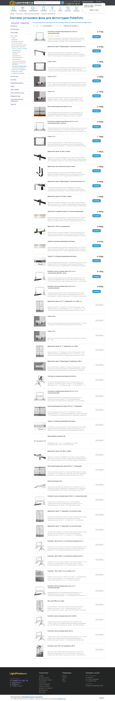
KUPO (57, 22)
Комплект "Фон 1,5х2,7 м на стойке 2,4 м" (61, 571)
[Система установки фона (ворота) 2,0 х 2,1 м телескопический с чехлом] (40, 126)
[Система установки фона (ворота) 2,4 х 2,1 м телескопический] (40, 396)
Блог (63, 679)
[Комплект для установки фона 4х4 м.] (40, 636)
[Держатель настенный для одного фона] (40, 171)
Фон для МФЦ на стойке (56, 601)
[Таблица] (37, 26)
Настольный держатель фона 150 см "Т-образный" (65, 466)
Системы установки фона (48, 13)
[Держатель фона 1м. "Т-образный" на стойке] (40, 351)
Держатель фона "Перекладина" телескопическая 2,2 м (66, 46)
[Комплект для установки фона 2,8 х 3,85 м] (40, 621)
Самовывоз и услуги (93, 673)
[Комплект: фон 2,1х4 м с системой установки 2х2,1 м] (40, 546)
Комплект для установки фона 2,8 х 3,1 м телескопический (61, 287)
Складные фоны (16, 55)
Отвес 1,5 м (51, 331)
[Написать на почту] (74, 2)
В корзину (96, 36)
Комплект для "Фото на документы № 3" (61, 646)
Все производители (39, 22)
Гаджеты (13, 104)
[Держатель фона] (40, 516)
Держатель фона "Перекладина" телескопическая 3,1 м (66, 181)
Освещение (14, 39)
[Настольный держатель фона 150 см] (40, 471)
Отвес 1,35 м (52, 61)
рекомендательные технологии (32, 697)
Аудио (12, 86)
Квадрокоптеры (15, 96)
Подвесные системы (16, 71)
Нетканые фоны (16, 59)
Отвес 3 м (51, 91)
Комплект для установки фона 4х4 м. (60, 631)
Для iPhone (14, 26)
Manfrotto (68, 22)
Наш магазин (42, 682)
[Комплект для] (40, 651)
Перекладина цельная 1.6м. (57, 436)
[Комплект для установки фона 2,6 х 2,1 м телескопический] (40, 591)
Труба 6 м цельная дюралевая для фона (61, 241)
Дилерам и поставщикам (45, 688)
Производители (43, 690)
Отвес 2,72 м (52, 76)
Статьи (64, 677)
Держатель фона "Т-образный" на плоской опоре (64, 511)
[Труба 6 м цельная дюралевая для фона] (40, 246)
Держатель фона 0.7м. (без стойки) (60, 196)
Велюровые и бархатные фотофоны (18, 63)
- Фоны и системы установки (19, 48)
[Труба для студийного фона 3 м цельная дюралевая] (40, 216)
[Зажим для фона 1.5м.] (40, 486)
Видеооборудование (17, 83)
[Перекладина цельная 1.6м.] (40, 441)
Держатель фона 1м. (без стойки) (59, 151)
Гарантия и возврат (44, 686)
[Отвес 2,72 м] (40, 81)
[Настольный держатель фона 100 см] (40, 411)
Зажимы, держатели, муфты (19, 45)
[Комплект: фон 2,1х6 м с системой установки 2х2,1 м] (40, 561)
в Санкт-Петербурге (93, 679)
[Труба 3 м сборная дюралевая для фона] (40, 426)
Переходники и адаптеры (18, 46)
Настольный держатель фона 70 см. (60, 106)
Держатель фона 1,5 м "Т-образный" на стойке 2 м (65, 301)
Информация (66, 673)
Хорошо (102, 698)
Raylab (85, 22)
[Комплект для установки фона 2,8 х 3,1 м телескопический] (40, 291)
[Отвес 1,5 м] (40, 336)
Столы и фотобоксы (16, 43)
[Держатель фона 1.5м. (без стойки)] (40, 456)
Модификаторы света (17, 41)
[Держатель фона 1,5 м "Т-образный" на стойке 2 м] (40, 306)
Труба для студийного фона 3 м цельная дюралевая (65, 211)
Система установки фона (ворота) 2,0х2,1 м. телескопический (62, 32)
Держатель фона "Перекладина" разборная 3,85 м (65, 361)
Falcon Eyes (48, 22)
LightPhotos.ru (18, 673)
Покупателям (43, 673)
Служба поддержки (44, 684)
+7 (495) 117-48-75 (72, 4)
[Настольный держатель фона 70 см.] (40, 111)
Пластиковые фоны (17, 57)
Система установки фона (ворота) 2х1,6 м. (62, 376)
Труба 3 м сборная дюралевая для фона (61, 421)
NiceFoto (74, 22)
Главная (12, 13)
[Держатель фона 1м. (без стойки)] (40, 156)
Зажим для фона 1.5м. (55, 481)
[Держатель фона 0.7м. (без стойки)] (40, 201)
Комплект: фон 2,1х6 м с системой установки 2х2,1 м (65, 556)
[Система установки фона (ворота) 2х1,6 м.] (40, 381)
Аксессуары (14, 32)
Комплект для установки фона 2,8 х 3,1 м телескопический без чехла (61, 272)
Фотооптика (14, 76)
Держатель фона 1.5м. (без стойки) (59, 451)
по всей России (92, 681)
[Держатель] (40, 231)
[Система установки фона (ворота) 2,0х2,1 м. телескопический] (40, 36)
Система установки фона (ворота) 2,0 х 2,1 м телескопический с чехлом (63, 122)
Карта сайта (42, 692)
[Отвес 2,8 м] (40, 321)
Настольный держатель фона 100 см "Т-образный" (65, 406)
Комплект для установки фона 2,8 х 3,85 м (62, 616)
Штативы (13, 80)
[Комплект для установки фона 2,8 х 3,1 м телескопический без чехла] (40, 276)
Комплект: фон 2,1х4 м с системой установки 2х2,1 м (65, 541)
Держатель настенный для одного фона (61, 166)
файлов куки (62, 699)
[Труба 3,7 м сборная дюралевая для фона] (40, 261)
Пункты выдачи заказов (45, 680)
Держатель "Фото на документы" (59, 226)
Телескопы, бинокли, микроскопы (17, 100)
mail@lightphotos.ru (17, 682)
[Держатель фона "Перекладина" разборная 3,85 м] (40, 366)
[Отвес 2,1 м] (40, 141)
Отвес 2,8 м (52, 316)
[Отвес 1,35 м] (40, 66)
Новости (64, 676)
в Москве (90, 677)
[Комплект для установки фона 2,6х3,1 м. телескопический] (40, 501)
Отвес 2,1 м (51, 136)
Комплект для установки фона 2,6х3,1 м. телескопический (67, 496)
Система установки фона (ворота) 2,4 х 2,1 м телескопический (63, 392)
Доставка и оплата (44, 678)
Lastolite (62, 22)
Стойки (13, 37)
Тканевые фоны (16, 52)
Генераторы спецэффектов (18, 69)
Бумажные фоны (16, 50)
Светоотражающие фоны (19, 61)
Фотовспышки (15, 29)
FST (53, 22)
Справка (41, 676)
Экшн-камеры (15, 89)
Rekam (90, 22)
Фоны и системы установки (31, 13)
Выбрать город (94, 10)
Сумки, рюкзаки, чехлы (17, 93)
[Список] (34, 26)
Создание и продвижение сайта (94, 685)
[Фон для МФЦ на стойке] (40, 606)
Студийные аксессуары (17, 73)
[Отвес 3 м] (40, 96)
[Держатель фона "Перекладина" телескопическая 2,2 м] (40, 51)
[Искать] (62, 2)
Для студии (19, 13)
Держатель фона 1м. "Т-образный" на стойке (63, 346)
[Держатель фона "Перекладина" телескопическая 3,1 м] (40, 186)
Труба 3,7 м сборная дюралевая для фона (62, 256)
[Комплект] (40, 576)
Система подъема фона (18, 68)
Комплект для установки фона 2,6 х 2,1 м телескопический (61, 587)
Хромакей (14, 54)
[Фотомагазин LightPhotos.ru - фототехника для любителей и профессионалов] (21, 3)
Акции (64, 681)
